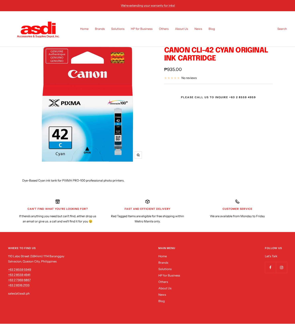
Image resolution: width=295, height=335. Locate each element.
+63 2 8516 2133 (19, 285)
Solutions (117, 29)
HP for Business (142, 29)
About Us (181, 29)
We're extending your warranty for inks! (148, 5)
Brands (100, 29)
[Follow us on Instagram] (281, 267)
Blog (212, 29)
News (198, 29)
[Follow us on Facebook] (270, 267)
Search (282, 29)
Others (164, 29)
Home (84, 29)
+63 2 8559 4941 (19, 275)
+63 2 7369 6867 (19, 280)
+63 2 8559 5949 (19, 269)
